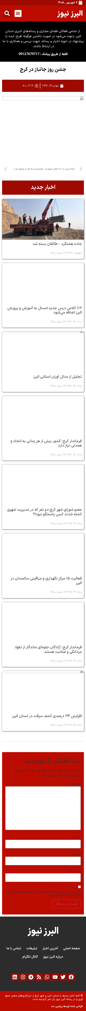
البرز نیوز (70, 13)
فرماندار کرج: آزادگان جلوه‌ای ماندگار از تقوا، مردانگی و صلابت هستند (48, 650)
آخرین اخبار (50, 948)
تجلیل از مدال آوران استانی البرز (57, 377)
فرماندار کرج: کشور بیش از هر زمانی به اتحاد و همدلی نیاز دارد (46, 443)
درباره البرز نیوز (53, 956)
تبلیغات (31, 948)
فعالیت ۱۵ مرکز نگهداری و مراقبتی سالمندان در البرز (46, 581)
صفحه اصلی (71, 948)
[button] (18, 13)
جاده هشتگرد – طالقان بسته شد (57, 244)
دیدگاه (75, 783)
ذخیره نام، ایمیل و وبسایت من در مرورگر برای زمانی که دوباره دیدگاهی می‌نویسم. (43, 893)
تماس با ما (13, 948)
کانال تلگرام (30, 956)
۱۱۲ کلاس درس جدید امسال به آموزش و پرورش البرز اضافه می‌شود (44, 310)
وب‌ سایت (74, 871)
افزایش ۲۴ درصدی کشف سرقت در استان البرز (47, 716)
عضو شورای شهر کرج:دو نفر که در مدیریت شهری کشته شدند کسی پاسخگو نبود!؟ (44, 512)
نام (77, 837)
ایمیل (75, 854)
